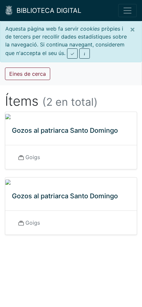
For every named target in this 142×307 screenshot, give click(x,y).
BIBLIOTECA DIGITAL (47, 10)
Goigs (32, 157)
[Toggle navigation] (127, 10)
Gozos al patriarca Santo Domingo (65, 130)
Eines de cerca (27, 73)
